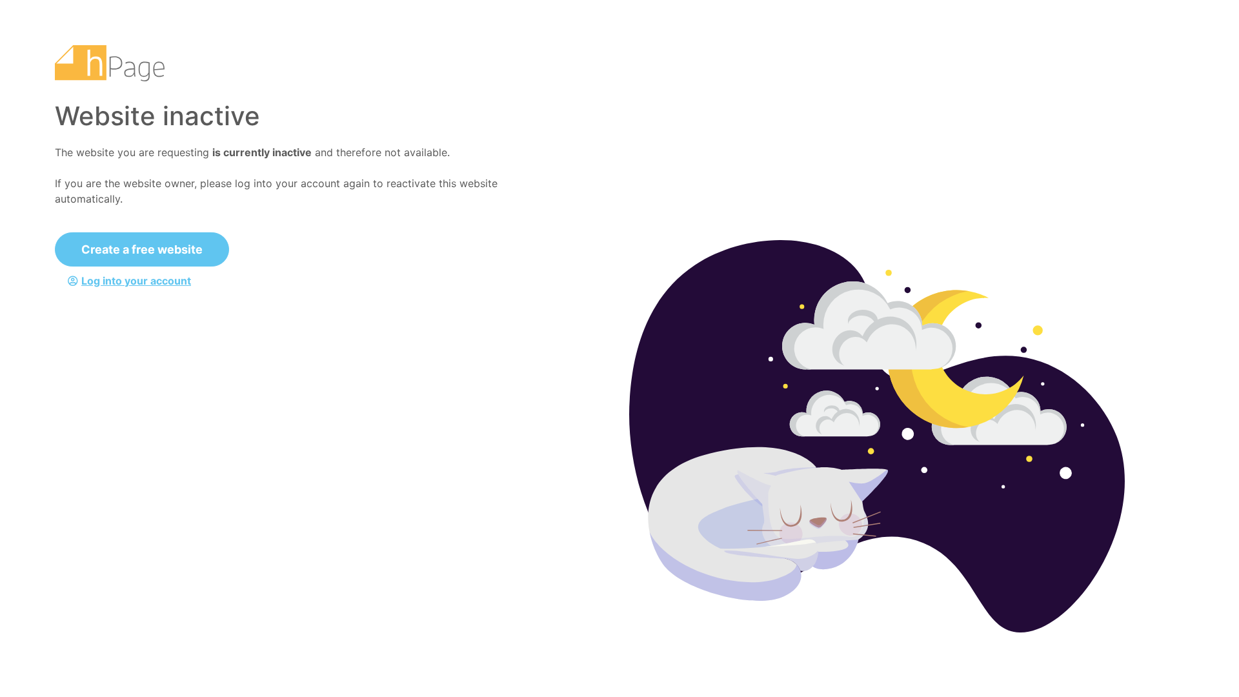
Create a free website (142, 249)
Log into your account (136, 280)
